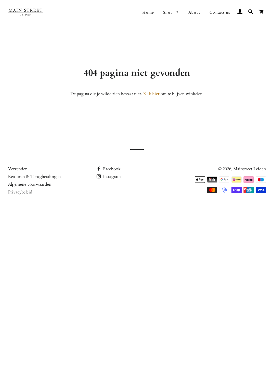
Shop (168, 12)
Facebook (111, 169)
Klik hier (151, 94)
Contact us (220, 12)
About (194, 12)
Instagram (111, 177)
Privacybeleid (20, 192)
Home (148, 12)
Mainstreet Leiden (249, 169)
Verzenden (18, 169)
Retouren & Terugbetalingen (34, 177)
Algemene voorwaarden (29, 184)
